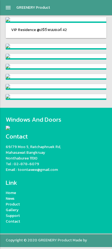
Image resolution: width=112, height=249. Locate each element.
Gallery (12, 210)
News (10, 198)
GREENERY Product (33, 7)
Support (13, 216)
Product (13, 204)
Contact (13, 221)
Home (11, 193)
